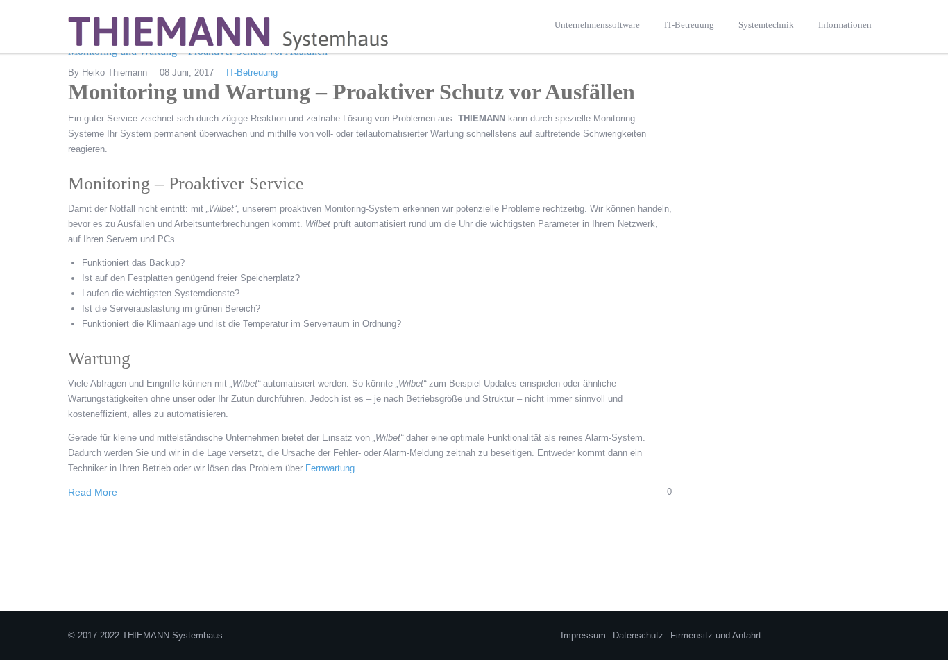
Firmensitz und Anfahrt (715, 635)
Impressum (583, 635)
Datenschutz (638, 635)
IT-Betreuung (252, 72)
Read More (92, 492)
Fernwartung (330, 468)
